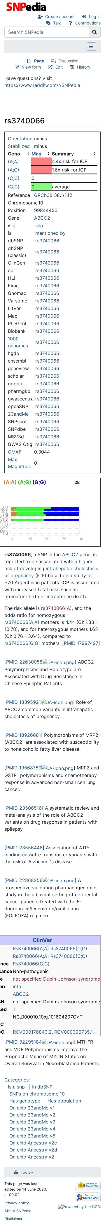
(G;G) (14, 187)
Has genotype (24, 1101)
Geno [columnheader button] (14, 154)
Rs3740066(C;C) (68, 948)
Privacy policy (16, 1203)
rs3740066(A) (56, 608)
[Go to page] (95, 32)
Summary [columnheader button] (63, 154)
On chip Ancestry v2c (33, 1143)
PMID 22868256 (24, 880)
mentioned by (50, 233)
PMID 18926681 (23, 735)
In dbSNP (42, 1087)
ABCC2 (42, 218)
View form (31, 66)
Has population (64, 1101)
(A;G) (13, 170)
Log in (95, 16)
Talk (57, 22)
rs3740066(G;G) (22, 643)
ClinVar (42, 940)
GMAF (14, 452)
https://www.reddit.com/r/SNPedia (42, 85)
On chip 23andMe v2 (32, 1115)
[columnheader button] (41, 154)
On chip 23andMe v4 (32, 1129)
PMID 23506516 (24, 808)
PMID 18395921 (23, 702)
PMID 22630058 (24, 662)
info (17, 986)
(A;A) (13, 161)
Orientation (20, 138)
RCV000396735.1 (73, 1032)
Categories (16, 1080)
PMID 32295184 (24, 1042)
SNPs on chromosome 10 (37, 1094)
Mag (36, 154)
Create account (60, 16)
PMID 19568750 (23, 768)
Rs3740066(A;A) (31, 948)
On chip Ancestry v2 (31, 1157)
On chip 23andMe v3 (32, 1122)
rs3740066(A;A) (21, 622)
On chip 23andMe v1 (32, 1108)
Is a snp (16, 1087)
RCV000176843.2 (32, 1032)
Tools (25, 1172)
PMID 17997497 (81, 643)
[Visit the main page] (27, 6)
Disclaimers (14, 1219)
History (83, 66)
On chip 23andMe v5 (32, 1136)
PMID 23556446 (24, 847)
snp (39, 225)
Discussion (68, 60)
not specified (27, 979)
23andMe (18, 414)
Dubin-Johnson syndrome (71, 979)
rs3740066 (47, 241)
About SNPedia (17, 1211)
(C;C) (14, 178)
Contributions (88, 22)
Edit (59, 66)
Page (39, 60)
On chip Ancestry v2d (33, 1150)
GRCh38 (43, 195)
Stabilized (19, 146)
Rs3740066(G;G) (31, 964)
